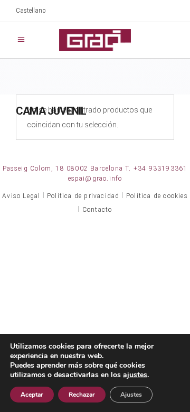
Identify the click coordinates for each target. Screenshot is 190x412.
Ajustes (131, 394)
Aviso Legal (21, 196)
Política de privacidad (83, 196)
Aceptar (32, 394)
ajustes (135, 375)
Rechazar (82, 394)
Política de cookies (157, 196)
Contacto (97, 209)
